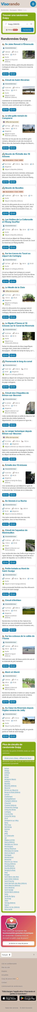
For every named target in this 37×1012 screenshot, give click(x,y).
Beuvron (7, 788)
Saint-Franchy (9, 881)
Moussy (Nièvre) (10, 864)
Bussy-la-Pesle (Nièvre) (12, 792)
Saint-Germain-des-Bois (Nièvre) (16, 883)
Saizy (6, 894)
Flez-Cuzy (8, 825)
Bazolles (7, 784)
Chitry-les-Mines (10, 810)
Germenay (8, 827)
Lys (6, 838)
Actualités (5, 975)
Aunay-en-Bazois (10, 779)
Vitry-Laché (8, 909)
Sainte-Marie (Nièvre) (12, 892)
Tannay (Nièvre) (10, 903)
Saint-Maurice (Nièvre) (12, 885)
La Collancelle (9, 836)
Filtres (12, 30)
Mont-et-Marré (10, 853)
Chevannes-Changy (11, 807)
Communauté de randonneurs (12, 986)
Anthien (7, 773)
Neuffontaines (9, 866)
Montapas (8, 855)
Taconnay (8, 898)
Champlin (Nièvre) (11, 801)
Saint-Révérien (10, 888)
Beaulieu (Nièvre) (10, 786)
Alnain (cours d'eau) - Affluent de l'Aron (18, 758)
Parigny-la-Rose (10, 870)
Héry (6, 831)
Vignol (7, 905)
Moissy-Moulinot (10, 849)
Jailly (6, 833)
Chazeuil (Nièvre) (10, 805)
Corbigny (8, 812)
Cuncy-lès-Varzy (10, 816)
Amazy (7, 771)
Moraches (8, 859)
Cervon (7, 794)
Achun (7, 768)
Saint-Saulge (9, 890)
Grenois (7, 829)
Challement (8, 797)
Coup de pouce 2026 (9, 979)
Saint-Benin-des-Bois (12, 877)
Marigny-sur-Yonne (11, 844)
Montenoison (9, 857)
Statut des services (11, 1008)
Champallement (10, 799)
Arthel (7, 775)
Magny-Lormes (10, 840)
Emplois (4, 971)
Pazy (6, 872)
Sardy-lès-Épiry (10, 896)
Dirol (6, 818)
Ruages (7, 875)
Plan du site (6, 967)
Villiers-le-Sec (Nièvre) (12, 907)
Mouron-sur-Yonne (11, 862)
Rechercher (27, 30)
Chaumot (8, 803)
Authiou (7, 781)
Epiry (6, 823)
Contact (4, 982)
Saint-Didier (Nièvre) (11, 879)
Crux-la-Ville (9, 814)
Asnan (7, 777)
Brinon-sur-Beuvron (11, 790)
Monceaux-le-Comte (11, 851)
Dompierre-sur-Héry (11, 820)
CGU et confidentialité (9, 964)
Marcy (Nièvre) (9, 842)
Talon (6, 901)
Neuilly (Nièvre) (10, 868)
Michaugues (9, 846)
